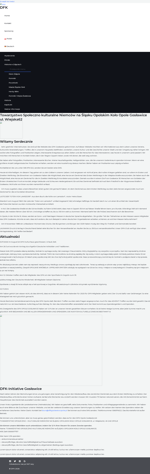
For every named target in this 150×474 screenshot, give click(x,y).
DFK (4, 7)
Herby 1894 (14, 91)
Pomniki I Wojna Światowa (20, 96)
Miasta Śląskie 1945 (17, 87)
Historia (7, 100)
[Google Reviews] (25, 462)
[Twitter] (15, 462)
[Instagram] (20, 462)
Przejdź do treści (7, 1)
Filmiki (7, 60)
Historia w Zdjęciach (12, 64)
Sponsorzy (8, 31)
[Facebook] (10, 462)
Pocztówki (13, 83)
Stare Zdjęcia (14, 74)
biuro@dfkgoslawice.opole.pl (54, 410)
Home (7, 16)
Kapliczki (8, 105)
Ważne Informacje (12, 109)
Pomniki (12, 78)
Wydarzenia (9, 56)
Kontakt (7, 23)
